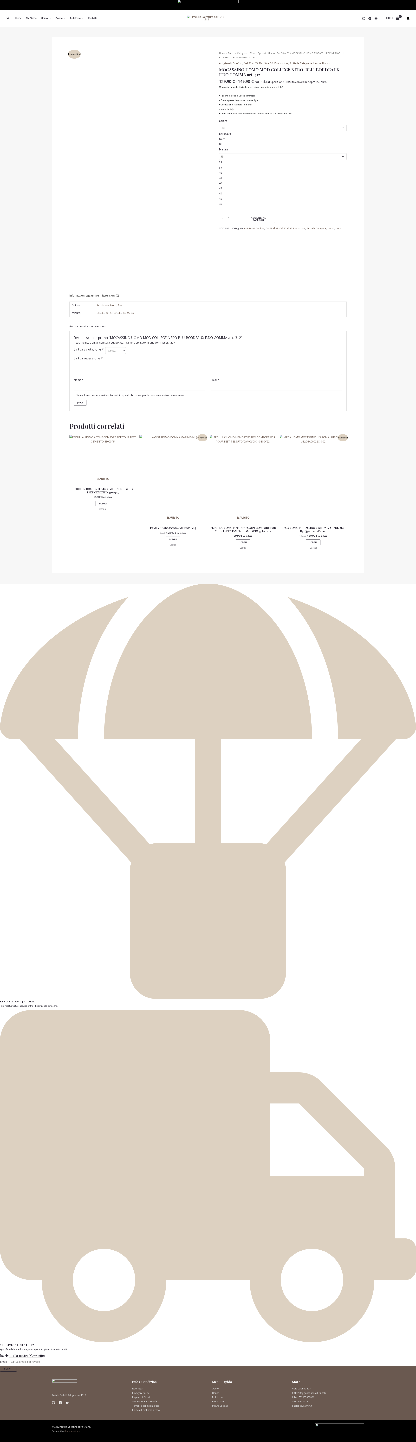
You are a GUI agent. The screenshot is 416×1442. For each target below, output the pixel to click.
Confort (237, 63)
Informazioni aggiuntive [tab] (84, 295)
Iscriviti (8, 1368)
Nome (78, 380)
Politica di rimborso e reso (146, 1410)
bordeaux (103, 305)
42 (115, 313)
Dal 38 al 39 (283, 53)
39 (102, 313)
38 (98, 313)
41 (111, 313)
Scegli (103, 503)
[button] (7, 18)
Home (18, 18)
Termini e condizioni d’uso (145, 1405)
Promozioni (281, 63)
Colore (223, 121)
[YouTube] (376, 18)
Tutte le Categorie (238, 53)
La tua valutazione (89, 349)
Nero (113, 305)
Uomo (44, 18)
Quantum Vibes (72, 1431)
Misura (223, 149)
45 (128, 313)
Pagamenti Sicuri (141, 1397)
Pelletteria (75, 18)
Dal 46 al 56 (266, 63)
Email (215, 380)
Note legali (137, 1388)
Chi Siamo (31, 18)
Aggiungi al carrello (258, 218)
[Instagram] (363, 18)
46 (132, 313)
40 (107, 313)
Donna (59, 18)
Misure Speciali (258, 53)
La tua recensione (88, 358)
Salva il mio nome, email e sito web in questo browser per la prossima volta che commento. (132, 395)
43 (119, 313)
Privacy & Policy (140, 1392)
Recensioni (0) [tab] (110, 295)
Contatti (92, 18)
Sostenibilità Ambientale (144, 1401)
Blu (120, 305)
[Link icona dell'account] (408, 18)
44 (124, 313)
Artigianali (225, 63)
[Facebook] (369, 18)
